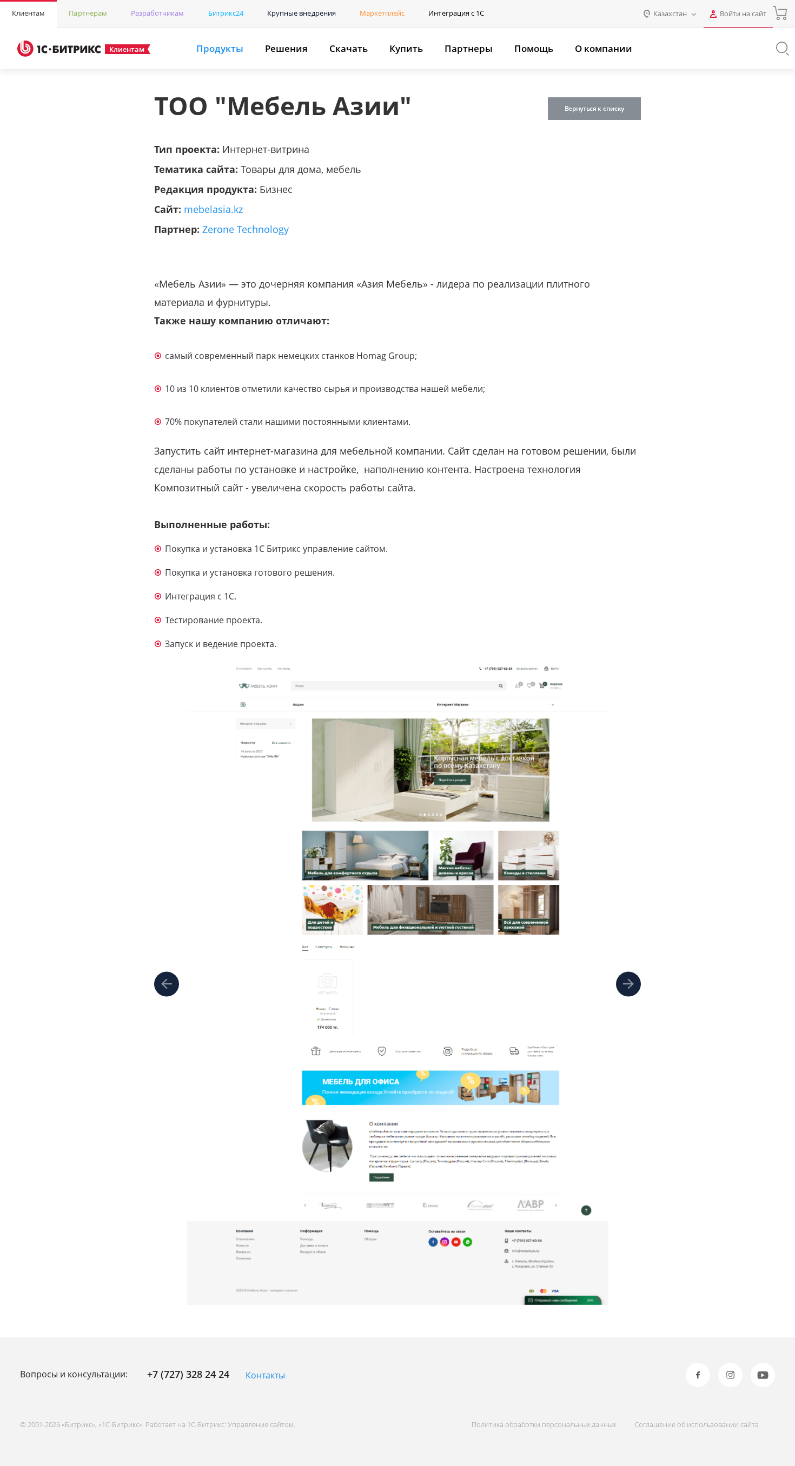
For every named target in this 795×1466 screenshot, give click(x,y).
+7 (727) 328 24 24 (188, 1374)
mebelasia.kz (213, 209)
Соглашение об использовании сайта (696, 1424)
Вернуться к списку (594, 108)
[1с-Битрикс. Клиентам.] (59, 49)
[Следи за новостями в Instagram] (730, 1375)
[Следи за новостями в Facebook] (698, 1375)
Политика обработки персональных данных (544, 1424)
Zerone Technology (245, 229)
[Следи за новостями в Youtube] (763, 1375)
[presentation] (166, 984)
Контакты (265, 1375)
